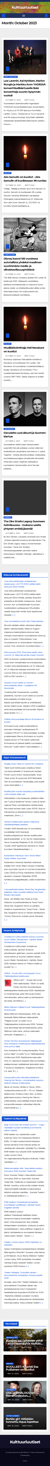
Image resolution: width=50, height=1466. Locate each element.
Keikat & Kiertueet (10, 76)
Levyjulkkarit (9, 429)
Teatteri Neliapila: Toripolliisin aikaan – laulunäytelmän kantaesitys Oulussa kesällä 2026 (23, 1275)
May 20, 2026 (14, 1400)
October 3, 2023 (13, 441)
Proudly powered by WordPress (17, 1452)
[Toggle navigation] (23, 15)
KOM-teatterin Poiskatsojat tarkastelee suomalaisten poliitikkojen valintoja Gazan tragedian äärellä (22, 1205)
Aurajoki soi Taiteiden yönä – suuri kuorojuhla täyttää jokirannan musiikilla (24, 1343)
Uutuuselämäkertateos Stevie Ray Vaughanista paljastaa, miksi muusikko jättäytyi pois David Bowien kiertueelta (24, 892)
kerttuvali (30, 100)
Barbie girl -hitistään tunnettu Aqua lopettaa (22, 1420)
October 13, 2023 (13, 274)
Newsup (39, 1452)
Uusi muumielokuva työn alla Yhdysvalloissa (23, 621)
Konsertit (8, 517)
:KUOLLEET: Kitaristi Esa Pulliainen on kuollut (22, 1368)
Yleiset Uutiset (9, 254)
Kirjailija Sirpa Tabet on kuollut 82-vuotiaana (23, 764)
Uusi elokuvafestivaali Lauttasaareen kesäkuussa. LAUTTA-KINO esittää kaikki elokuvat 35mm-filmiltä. (22, 584)
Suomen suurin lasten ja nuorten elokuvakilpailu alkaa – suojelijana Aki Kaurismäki (20, 685)
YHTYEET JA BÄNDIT (13, 1416)
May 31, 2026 (13, 1373)
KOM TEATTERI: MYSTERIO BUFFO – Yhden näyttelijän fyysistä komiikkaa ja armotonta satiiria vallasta (24, 1128)
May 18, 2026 (13, 1426)
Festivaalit (11, 1389)
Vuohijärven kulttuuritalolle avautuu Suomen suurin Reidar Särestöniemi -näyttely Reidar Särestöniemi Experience (24, 939)
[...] (13, 615)
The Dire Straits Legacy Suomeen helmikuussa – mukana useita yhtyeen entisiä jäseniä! (24, 525)
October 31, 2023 (13, 100)
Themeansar (24, 1455)
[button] (42, 15)
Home (25, 1461)
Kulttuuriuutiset (25, 7)
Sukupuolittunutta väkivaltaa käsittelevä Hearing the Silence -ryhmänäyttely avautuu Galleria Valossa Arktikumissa (23, 1080)
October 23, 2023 (13, 185)
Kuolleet (7, 173)
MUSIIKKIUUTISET (12, 1337)
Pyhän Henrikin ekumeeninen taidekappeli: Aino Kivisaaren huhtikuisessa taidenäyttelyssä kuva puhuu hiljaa (24, 1044)
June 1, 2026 (13, 1347)
